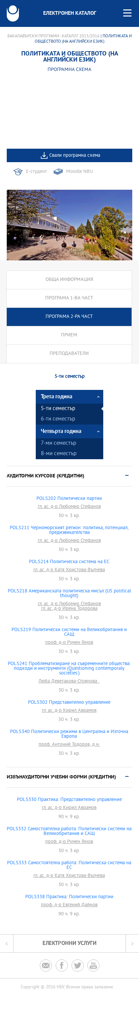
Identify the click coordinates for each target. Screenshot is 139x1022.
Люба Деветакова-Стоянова (69, 681)
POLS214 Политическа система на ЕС (69, 562)
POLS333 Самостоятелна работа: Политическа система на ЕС (69, 865)
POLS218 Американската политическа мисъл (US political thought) (69, 593)
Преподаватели (69, 354)
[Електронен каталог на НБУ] (13, 13)
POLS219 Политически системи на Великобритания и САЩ (69, 632)
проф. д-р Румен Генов (69, 643)
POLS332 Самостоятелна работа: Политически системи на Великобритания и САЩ (69, 831)
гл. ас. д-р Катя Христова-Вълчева (69, 570)
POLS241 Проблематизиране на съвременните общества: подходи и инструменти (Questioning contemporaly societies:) (69, 669)
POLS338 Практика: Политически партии (69, 897)
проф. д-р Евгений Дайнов (69, 905)
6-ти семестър (58, 419)
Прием (69, 335)
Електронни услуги (69, 943)
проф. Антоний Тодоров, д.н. (69, 744)
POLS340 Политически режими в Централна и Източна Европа (69, 734)
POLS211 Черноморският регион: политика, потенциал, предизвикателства (69, 530)
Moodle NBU (79, 172)
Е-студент (36, 172)
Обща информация (69, 280)
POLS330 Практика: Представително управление (69, 800)
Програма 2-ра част (69, 317)
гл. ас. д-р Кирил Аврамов (69, 710)
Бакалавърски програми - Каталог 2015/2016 (53, 36)
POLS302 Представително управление (69, 702)
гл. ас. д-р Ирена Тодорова (69, 609)
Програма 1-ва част (69, 298)
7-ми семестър (58, 443)
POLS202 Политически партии (69, 499)
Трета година (56, 396)
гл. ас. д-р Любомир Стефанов (69, 507)
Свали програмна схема (74, 155)
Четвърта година (61, 431)
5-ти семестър (58, 408)
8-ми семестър (59, 454)
